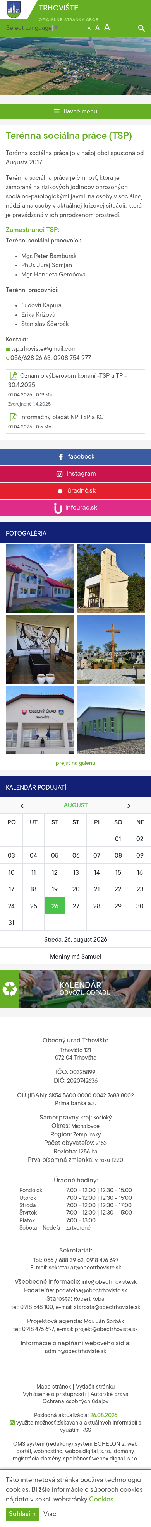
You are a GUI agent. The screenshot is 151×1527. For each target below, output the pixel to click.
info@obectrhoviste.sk (109, 1282)
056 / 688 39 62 (64, 1261)
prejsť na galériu (75, 763)
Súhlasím (22, 1514)
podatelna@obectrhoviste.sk (91, 1291)
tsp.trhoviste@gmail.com (44, 349)
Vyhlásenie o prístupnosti (54, 1394)
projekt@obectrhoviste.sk (106, 1329)
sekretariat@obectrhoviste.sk (85, 1268)
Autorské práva (110, 1394)
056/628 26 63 (30, 358)
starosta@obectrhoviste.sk (107, 1307)
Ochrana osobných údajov (75, 1402)
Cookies (101, 1499)
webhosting (48, 1452)
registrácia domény (36, 1459)
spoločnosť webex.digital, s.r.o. (100, 1459)
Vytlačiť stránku (95, 1387)
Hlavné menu (78, 112)
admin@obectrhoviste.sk (75, 1352)
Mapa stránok (53, 1387)
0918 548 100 (36, 1307)
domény (124, 1452)
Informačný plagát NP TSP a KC (62, 418)
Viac (49, 1514)
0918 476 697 (102, 1261)
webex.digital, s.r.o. (88, 1452)
